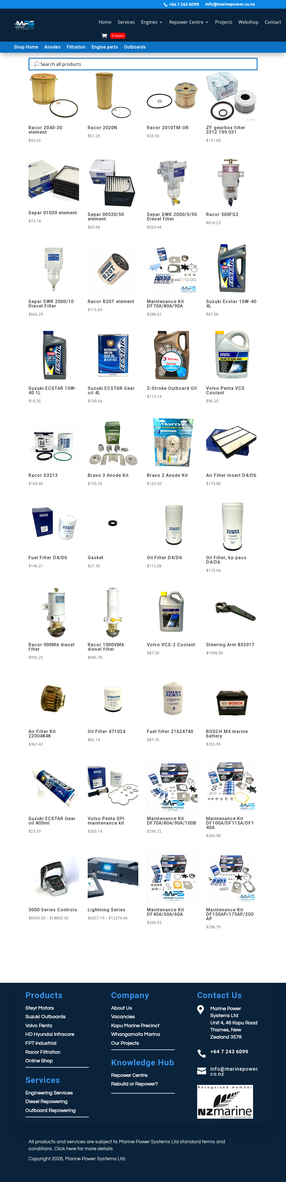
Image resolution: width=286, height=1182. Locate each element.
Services (126, 22)
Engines (149, 22)
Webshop (249, 22)
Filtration (76, 47)
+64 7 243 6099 (184, 4)
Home (105, 22)
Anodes (52, 47)
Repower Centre (186, 22)
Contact (273, 22)
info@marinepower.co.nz (230, 4)
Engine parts (105, 47)
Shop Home (26, 47)
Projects (223, 22)
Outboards (135, 47)
